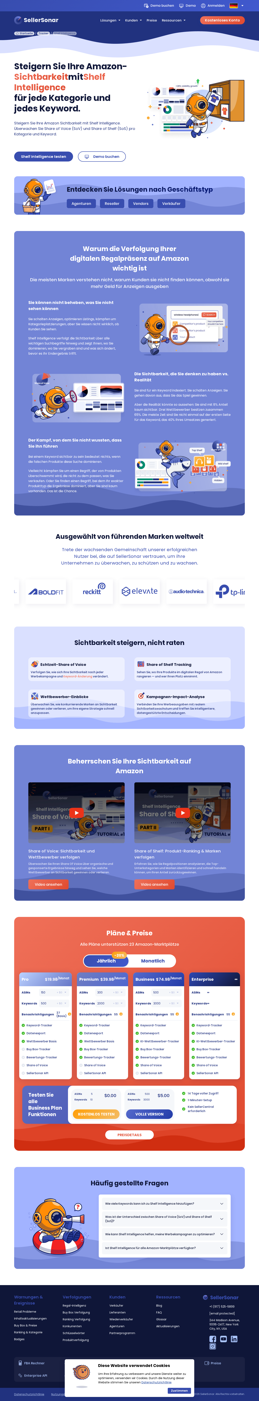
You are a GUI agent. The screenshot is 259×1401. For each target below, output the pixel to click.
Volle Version (149, 1114)
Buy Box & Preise (25, 1325)
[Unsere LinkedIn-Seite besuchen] (234, 1341)
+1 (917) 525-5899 (222, 1307)
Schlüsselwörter (74, 1333)
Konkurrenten (72, 1326)
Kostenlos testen (96, 1114)
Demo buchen (162, 5)
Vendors (141, 203)
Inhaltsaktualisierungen (30, 1319)
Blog (159, 1306)
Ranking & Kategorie (28, 1332)
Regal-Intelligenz (74, 1306)
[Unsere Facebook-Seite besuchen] (213, 1341)
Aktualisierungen (167, 1326)
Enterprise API (35, 1375)
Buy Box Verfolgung (76, 1312)
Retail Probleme (25, 1312)
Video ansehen (48, 884)
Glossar (161, 1319)
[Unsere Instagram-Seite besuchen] (212, 1348)
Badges (19, 1339)
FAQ (159, 1312)
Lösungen (108, 20)
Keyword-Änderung (77, 676)
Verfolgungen (77, 1297)
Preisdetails (130, 1134)
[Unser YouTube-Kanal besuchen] (224, 1341)
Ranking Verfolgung (76, 1319)
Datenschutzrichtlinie (29, 1394)
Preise (152, 20)
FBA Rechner (34, 1363)
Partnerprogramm (122, 1333)
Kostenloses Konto (222, 20)
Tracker (43, 33)
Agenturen (81, 203)
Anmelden (216, 5)
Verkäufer (171, 203)
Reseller (112, 203)
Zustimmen (179, 1391)
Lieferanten (117, 1312)
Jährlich (110, 959)
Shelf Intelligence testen (43, 156)
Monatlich (153, 961)
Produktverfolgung (76, 1340)
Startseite (26, 33)
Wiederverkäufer (121, 1319)
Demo (191, 5)
